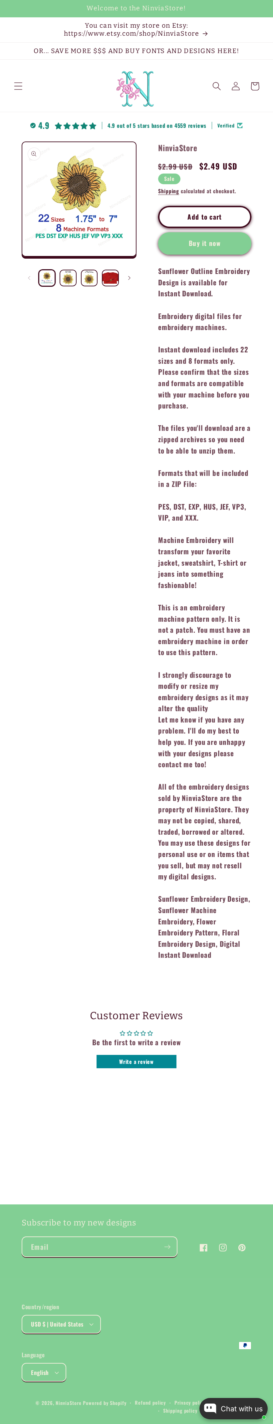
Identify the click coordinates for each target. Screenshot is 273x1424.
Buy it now (205, 243)
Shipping (168, 191)
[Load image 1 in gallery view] (47, 278)
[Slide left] (29, 278)
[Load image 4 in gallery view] (110, 278)
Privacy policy (190, 1402)
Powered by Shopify (104, 1402)
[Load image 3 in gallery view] (89, 278)
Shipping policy (180, 1410)
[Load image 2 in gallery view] (68, 278)
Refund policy (150, 1402)
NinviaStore (68, 1402)
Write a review (136, 1062)
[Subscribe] (167, 1246)
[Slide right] (129, 278)
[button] (18, 86)
